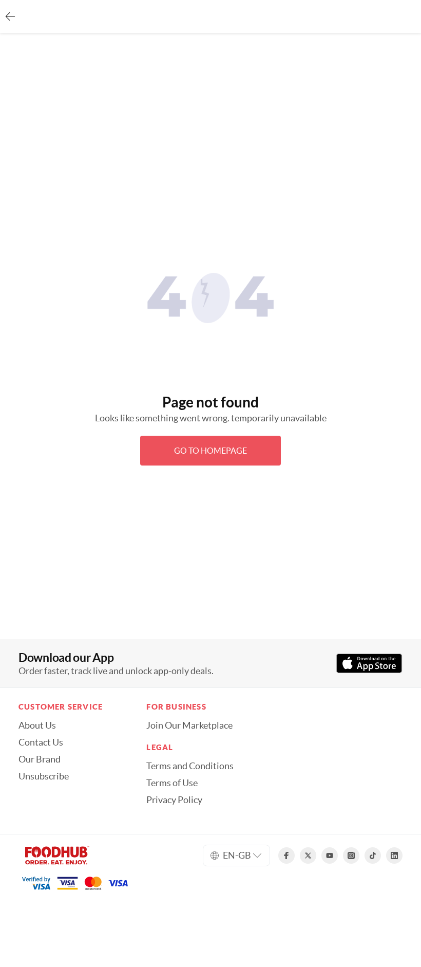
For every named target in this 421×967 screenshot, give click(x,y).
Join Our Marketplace (189, 725)
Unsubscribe (43, 776)
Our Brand (39, 759)
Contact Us (40, 742)
